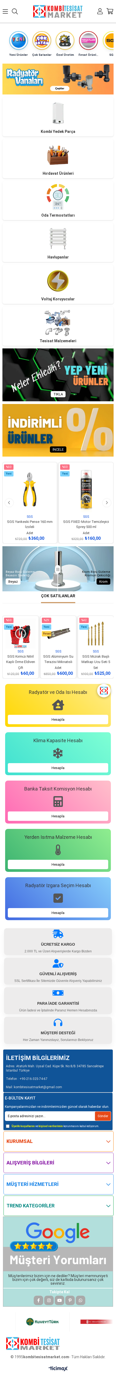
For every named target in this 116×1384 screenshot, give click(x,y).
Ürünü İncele (35, 506)
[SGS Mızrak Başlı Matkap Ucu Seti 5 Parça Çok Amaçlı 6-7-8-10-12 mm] (58, 633)
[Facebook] (38, 1300)
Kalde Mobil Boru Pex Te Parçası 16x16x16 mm (96, 656)
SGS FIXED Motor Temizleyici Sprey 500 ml (30, 521)
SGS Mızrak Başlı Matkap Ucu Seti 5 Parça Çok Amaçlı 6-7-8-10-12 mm (58, 656)
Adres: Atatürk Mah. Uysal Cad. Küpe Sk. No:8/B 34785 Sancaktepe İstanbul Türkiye (55, 1068)
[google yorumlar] (58, 1244)
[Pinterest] (70, 1300)
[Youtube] (59, 1300)
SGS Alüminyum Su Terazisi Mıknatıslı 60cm (21, 656)
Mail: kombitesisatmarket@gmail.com (34, 1087)
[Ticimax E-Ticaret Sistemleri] (58, 1369)
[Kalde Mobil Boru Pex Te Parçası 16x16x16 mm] (96, 633)
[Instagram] (49, 1300)
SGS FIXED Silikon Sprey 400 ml (86, 521)
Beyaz (13, 582)
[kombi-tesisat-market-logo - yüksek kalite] (33, 1343)
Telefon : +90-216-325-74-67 (26, 1079)
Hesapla (58, 720)
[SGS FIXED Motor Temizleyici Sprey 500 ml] (29, 489)
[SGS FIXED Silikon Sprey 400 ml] (86, 489)
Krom (103, 582)
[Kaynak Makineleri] (58, 79)
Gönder (103, 1116)
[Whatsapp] (80, 1300)
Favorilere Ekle (23, 506)
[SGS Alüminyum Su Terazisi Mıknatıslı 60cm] (21, 633)
